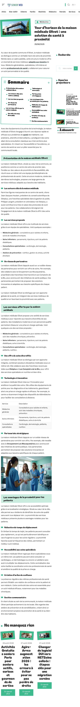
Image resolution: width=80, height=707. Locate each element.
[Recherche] (68, 4)
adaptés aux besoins (38, 62)
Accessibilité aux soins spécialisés (39, 111)
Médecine (44, 22)
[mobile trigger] (4, 4)
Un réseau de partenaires (12, 103)
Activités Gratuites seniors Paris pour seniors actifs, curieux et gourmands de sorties (8, 666)
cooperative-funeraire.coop (67, 133)
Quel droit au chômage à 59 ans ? (72, 123)
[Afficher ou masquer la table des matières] (39, 82)
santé (25, 135)
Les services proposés (15, 99)
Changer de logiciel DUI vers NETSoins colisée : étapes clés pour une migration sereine (45, 662)
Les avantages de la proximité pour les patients (39, 100)
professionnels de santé (17, 68)
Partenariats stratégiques (36, 95)
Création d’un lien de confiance (38, 116)
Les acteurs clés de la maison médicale (15, 95)
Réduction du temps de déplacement (39, 106)
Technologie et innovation (37, 89)
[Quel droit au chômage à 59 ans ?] (60, 122)
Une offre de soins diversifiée (14, 114)
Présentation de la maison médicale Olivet (15, 89)
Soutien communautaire (40, 121)
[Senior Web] (15, 4)
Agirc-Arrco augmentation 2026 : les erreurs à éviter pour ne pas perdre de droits (26, 666)
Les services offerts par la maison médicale (15, 109)
